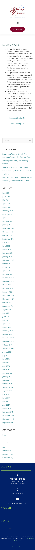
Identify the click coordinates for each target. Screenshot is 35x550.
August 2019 (7, 391)
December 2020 (8, 338)
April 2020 (6, 366)
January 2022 (7, 292)
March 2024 (6, 249)
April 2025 (6, 218)
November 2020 (8, 341)
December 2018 (8, 415)
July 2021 (5, 313)
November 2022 (8, 281)
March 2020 (6, 370)
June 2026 (6, 196)
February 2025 (7, 221)
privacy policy (17, 546)
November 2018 (8, 419)
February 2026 (7, 211)
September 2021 (8, 306)
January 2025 (7, 225)
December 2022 (8, 278)
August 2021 (7, 310)
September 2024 (8, 239)
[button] (17, 23)
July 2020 (5, 355)
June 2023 (6, 267)
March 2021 (6, 327)
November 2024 (8, 232)
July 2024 (5, 242)
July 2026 (5, 193)
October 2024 (7, 235)
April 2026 (6, 204)
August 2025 (7, 214)
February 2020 (7, 373)
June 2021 (6, 317)
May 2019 (5, 401)
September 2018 (8, 423)
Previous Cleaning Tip (17, 118)
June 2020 (6, 359)
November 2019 (8, 380)
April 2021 (6, 324)
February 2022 (7, 288)
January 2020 (7, 377)
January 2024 (7, 257)
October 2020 (7, 345)
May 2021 (5, 320)
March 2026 (6, 207)
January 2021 (7, 334)
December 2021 (8, 295)
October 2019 (7, 384)
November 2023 (8, 260)
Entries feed (6, 451)
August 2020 (7, 352)
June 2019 (6, 398)
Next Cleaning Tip (17, 124)
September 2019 (8, 387)
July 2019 (5, 394)
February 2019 (7, 412)
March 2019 (6, 408)
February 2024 (7, 253)
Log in (4, 447)
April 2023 (6, 271)
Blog (4, 435)
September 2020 (8, 348)
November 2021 (8, 299)
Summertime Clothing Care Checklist (15, 167)
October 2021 (7, 302)
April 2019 (6, 405)
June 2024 (6, 246)
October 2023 (7, 264)
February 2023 (7, 274)
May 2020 (5, 362)
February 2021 (7, 331)
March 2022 (6, 285)
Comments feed (8, 454)
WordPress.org (7, 458)
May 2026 (5, 200)
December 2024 (8, 228)
